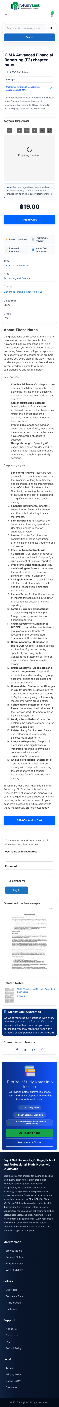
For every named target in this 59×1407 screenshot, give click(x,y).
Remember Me (16, 880)
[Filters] (51, 28)
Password (11, 866)
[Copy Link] (42, 1050)
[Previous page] (9, 130)
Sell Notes (11, 1289)
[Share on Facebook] (17, 1050)
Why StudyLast (14, 1270)
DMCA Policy (13, 1380)
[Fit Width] (42, 130)
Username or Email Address (21, 851)
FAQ (8, 1341)
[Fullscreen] (49, 130)
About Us (11, 1328)
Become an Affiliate (29, 1142)
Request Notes (14, 1257)
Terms (9, 1368)
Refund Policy (13, 1348)
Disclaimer (12, 1387)
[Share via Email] (34, 1050)
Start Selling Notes (30, 1132)
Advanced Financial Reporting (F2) (23, 291)
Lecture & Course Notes (17, 265)
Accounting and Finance (17, 278)
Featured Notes (15, 1263)
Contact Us (12, 1335)
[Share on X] (25, 1050)
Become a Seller (15, 1296)
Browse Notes (14, 1250)
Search (29, 37)
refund (50, 1032)
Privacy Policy (13, 1374)
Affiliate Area (13, 1302)
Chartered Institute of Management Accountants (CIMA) (23, 88)
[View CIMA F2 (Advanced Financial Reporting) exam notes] (9, 996)
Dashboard (12, 1309)
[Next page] (19, 130)
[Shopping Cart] (51, 15)
